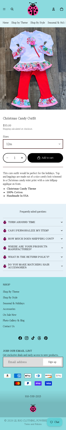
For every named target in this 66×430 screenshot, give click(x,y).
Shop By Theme (11, 291)
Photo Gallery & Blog (14, 320)
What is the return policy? (28, 257)
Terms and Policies (33, 424)
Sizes (6, 136)
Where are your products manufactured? (27, 247)
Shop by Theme (19, 22)
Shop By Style (37, 22)
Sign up (52, 362)
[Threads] (39, 338)
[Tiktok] (33, 338)
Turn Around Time (21, 222)
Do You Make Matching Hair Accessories (28, 266)
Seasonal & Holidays (13, 303)
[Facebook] (20, 338)
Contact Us (8, 326)
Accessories (9, 309)
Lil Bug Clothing (24, 420)
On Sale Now (9, 315)
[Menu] (4, 9)
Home (6, 22)
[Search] (12, 9)
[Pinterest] (46, 338)
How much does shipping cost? (31, 238)
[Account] (54, 9)
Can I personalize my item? (28, 230)
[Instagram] (26, 338)
